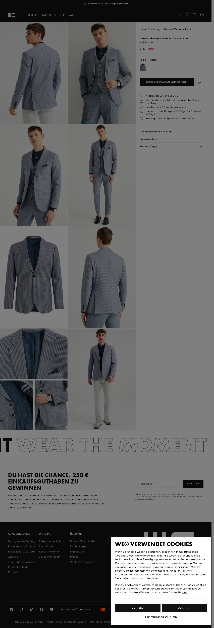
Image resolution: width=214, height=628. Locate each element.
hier (184, 592)
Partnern (186, 570)
